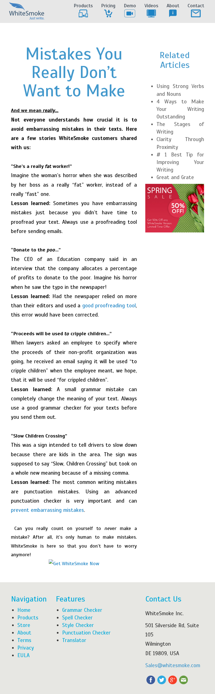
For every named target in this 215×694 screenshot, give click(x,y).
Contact (196, 6)
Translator (74, 640)
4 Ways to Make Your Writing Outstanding (180, 109)
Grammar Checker (82, 610)
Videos (151, 6)
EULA (23, 655)
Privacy (25, 648)
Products (83, 6)
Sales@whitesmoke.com (172, 665)
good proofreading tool (109, 305)
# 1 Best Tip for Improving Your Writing (180, 162)
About (173, 6)
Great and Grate (175, 177)
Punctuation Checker (86, 632)
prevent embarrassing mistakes (47, 510)
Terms (24, 640)
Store (23, 625)
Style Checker (78, 625)
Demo (130, 6)
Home (24, 610)
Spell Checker (77, 617)
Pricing (108, 6)
